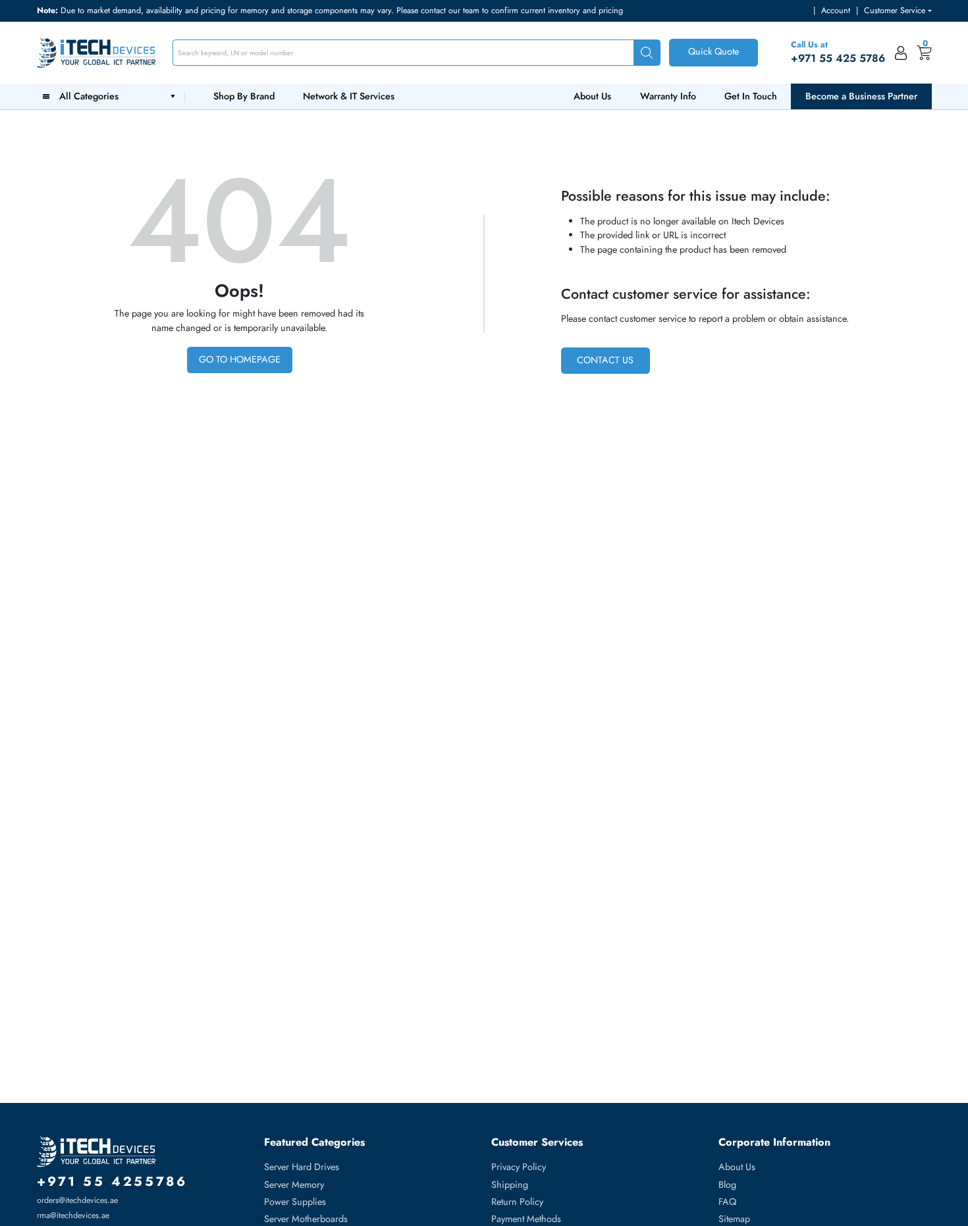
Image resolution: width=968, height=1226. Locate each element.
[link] (901, 52)
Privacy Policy (518, 1166)
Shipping (509, 1184)
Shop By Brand (244, 96)
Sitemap (734, 1218)
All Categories (91, 96)
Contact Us (605, 360)
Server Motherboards (306, 1218)
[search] (646, 53)
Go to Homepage (240, 359)
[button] (897, 11)
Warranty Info (668, 96)
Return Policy (517, 1201)
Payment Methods (526, 1218)
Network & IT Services (348, 96)
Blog (727, 1184)
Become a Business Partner (861, 96)
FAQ (727, 1201)
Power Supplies (295, 1201)
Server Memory (294, 1184)
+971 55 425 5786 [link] (838, 58)
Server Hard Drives (301, 1166)
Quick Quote (713, 51)
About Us (592, 96)
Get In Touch (750, 96)
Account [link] (835, 10)
